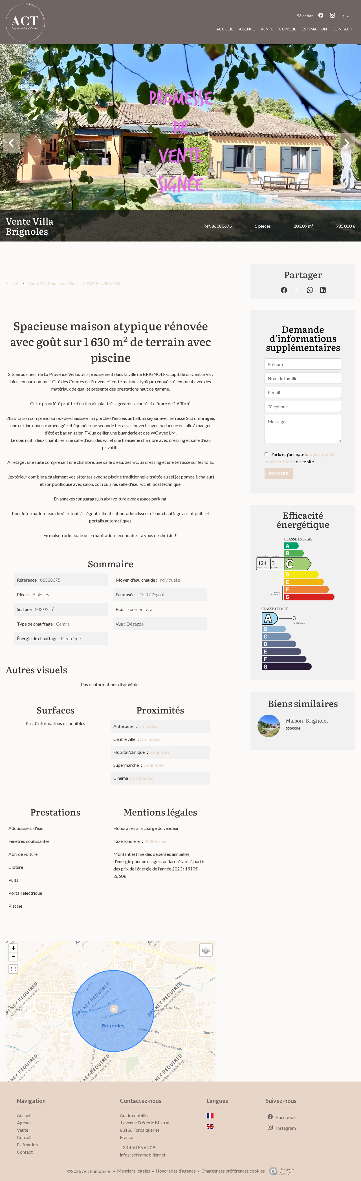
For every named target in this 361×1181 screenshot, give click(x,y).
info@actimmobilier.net (143, 1154)
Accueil (12, 283)
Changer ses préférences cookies (233, 1170)
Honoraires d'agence (176, 1170)
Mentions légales (133, 1170)
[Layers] (206, 950)
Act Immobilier (134, 1115)
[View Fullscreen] (13, 969)
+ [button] (13, 948)
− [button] (13, 956)
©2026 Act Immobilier (89, 1171)
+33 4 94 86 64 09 (137, 1147)
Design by (286, 1171)
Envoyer (278, 474)
